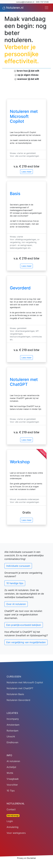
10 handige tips (14, 583)
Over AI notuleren (16, 604)
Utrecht (11, 736)
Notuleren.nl (14, 7)
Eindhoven (12, 742)
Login (10, 821)
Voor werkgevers (16, 832)
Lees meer (26, 171)
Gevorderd (20, 287)
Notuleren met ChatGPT (24, 382)
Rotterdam (12, 730)
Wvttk (10, 772)
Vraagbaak (13, 778)
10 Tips (11, 790)
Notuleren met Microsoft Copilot (24, 116)
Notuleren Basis (15, 694)
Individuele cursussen (18, 565)
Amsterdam (13, 724)
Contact (11, 809)
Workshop (20, 461)
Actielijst (11, 767)
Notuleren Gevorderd (18, 700)
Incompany (13, 718)
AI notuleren (13, 761)
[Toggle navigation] (46, 8)
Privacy (20, 858)
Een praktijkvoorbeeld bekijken (23, 624)
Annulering (12, 827)
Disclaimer (31, 858)
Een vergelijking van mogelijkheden (26, 642)
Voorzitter (12, 784)
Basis (15, 193)
